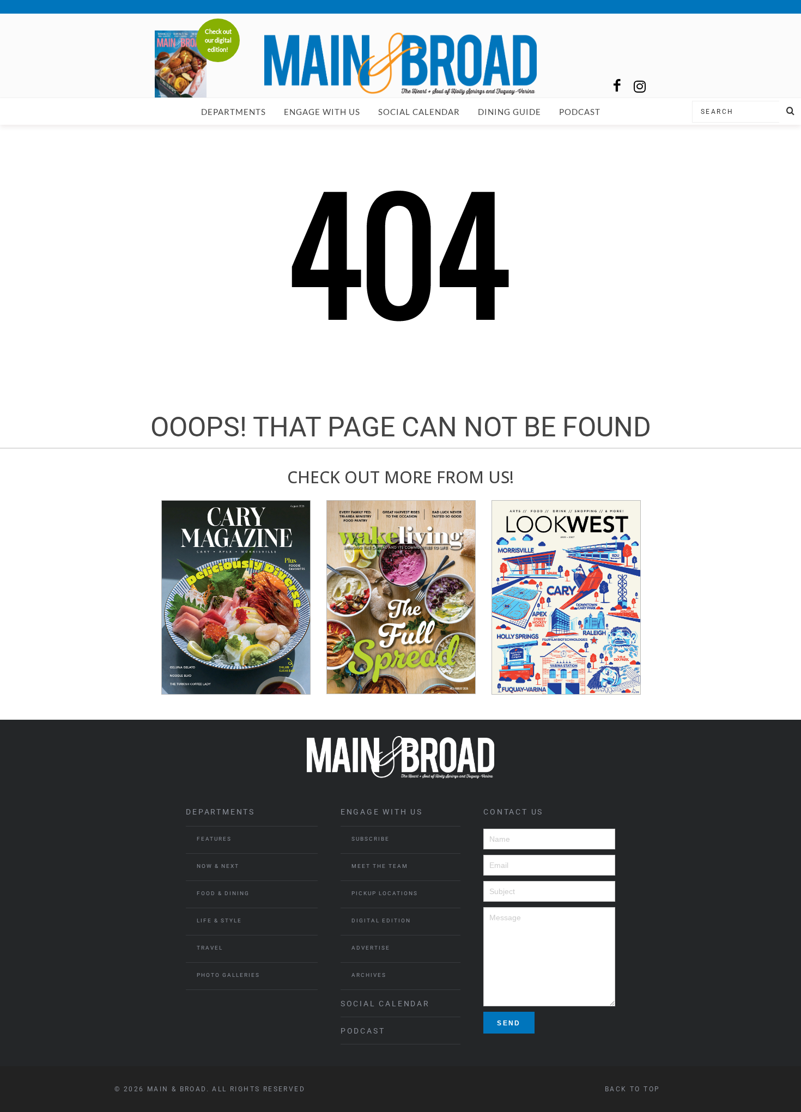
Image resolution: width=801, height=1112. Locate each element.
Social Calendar (419, 112)
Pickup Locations (384, 893)
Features (214, 839)
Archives (368, 975)
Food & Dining (223, 893)
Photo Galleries (228, 975)
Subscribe (370, 839)
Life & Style (219, 920)
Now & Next (218, 866)
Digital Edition (381, 920)
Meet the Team (379, 866)
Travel (210, 948)
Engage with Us (322, 112)
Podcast (579, 112)
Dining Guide (509, 112)
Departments (233, 112)
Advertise (370, 948)
